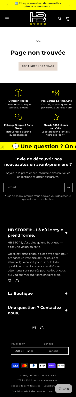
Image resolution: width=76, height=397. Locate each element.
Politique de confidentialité (25, 386)
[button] (7, 19)
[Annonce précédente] (7, 5)
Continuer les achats (38, 66)
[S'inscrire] (68, 187)
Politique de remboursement (42, 380)
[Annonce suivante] (69, 5)
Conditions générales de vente (28, 391)
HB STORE (35, 375)
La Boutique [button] (20, 293)
